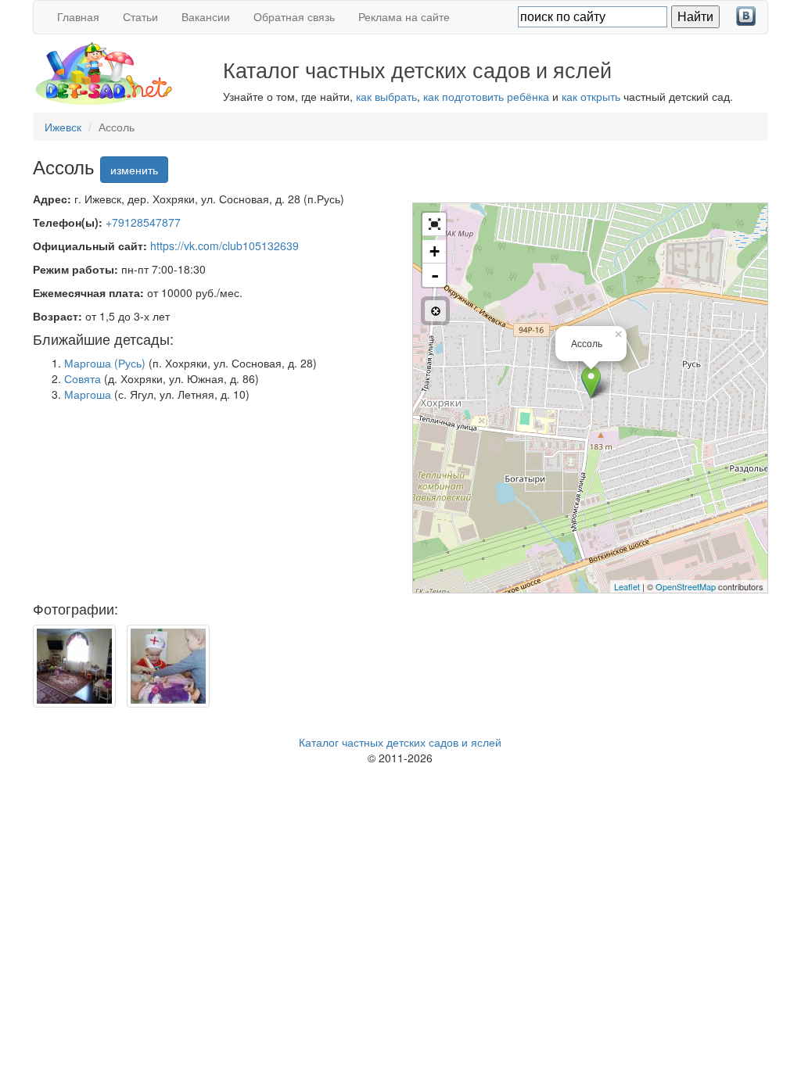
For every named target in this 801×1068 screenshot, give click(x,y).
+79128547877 (143, 222)
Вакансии (205, 16)
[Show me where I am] (435, 310)
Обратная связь (294, 16)
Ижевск (63, 126)
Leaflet (627, 586)
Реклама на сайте (404, 16)
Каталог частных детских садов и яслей (400, 742)
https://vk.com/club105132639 (224, 245)
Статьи (140, 16)
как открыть (591, 96)
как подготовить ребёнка (486, 96)
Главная (78, 16)
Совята (82, 378)
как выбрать (386, 96)
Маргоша (87, 394)
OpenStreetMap (686, 586)
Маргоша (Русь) (104, 363)
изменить (134, 169)
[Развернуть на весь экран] (434, 224)
